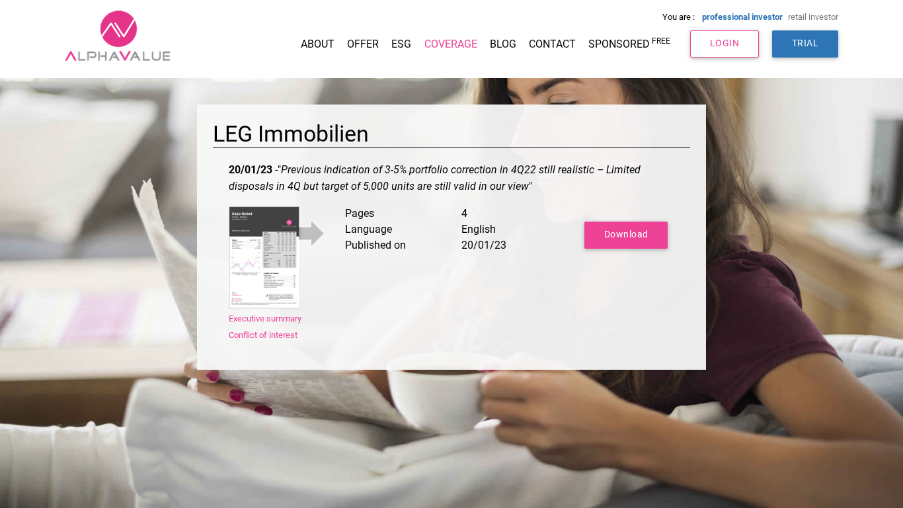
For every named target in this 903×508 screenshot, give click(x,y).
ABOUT (317, 44)
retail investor (813, 17)
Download (626, 234)
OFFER (363, 44)
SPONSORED (629, 43)
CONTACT (552, 44)
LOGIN (725, 43)
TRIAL (805, 43)
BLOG (503, 44)
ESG (401, 44)
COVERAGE (450, 44)
